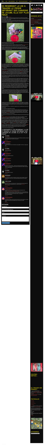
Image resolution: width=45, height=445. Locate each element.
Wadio (6, 1)
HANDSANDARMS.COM (36, 394)
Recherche (40, 12)
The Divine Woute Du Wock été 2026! (36, 17)
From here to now (25, 44)
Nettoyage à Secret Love (34, 19)
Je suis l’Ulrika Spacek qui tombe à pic (36, 23)
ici (13, 122)
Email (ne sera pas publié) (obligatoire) (7, 209)
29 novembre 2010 (7, 189)
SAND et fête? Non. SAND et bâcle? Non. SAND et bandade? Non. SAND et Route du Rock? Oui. (36, 21)
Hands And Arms (34, 392)
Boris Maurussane (12, 1)
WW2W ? (30, 1)
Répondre (6, 168)
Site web (3, 212)
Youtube (32, 415)
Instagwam (32, 404)
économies (8, 123)
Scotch (3, 67)
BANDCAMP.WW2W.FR (34, 395)
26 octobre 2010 (7, 149)
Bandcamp (32, 400)
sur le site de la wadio (37, 406)
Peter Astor (8, 112)
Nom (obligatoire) (4, 206)
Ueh (6, 69)
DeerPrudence (8, 188)
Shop (17, 1)
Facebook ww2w (33, 403)
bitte (15, 122)
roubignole (8, 141)
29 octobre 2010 (7, 182)
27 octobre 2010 (7, 176)
